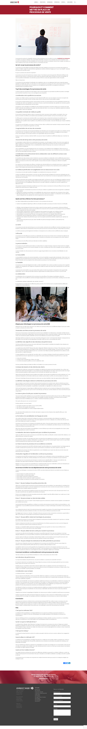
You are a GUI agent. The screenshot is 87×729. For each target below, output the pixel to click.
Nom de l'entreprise (58, 696)
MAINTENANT (43, 678)
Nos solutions (37, 690)
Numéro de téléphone (58, 700)
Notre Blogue (37, 695)
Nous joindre (37, 701)
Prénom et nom (57, 692)
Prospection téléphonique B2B (41, 693)
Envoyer (55, 719)
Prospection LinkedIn (39, 691)
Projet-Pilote (37, 694)
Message (56, 708)
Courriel (56, 704)
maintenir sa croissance (63, 58)
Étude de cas (37, 689)
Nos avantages (38, 699)
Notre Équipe (37, 698)
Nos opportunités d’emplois (40, 697)
